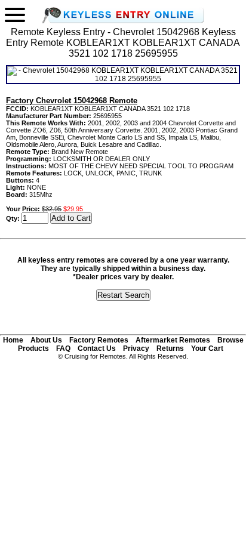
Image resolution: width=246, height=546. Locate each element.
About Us (46, 340)
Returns (170, 348)
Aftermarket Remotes (173, 340)
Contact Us (97, 348)
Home (13, 340)
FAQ (63, 348)
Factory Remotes (98, 340)
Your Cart (207, 348)
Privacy (136, 348)
